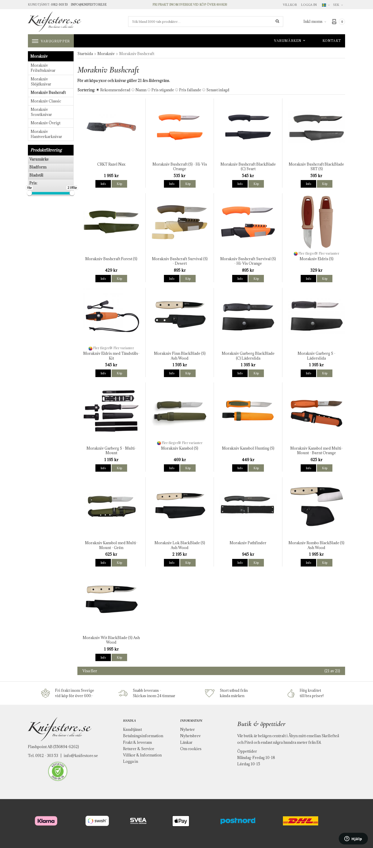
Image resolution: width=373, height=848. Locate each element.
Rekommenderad (115, 89)
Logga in (309, 5)
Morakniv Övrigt (45, 122)
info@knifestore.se (81, 755)
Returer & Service (138, 748)
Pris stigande (162, 89)
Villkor (290, 5)
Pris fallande (190, 89)
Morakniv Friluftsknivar (43, 68)
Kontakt (332, 41)
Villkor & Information (142, 755)
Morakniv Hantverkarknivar (46, 134)
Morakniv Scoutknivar (41, 112)
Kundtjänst (132, 729)
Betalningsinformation (143, 735)
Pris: (33, 183)
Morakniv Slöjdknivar (41, 81)
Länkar (186, 742)
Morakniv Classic (46, 101)
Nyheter (187, 729)
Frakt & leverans (137, 742)
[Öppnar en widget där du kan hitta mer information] (353, 839)
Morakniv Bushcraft (48, 92)
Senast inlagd (217, 89)
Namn (140, 89)
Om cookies (190, 748)
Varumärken (287, 41)
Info (103, 184)
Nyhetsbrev (190, 735)
